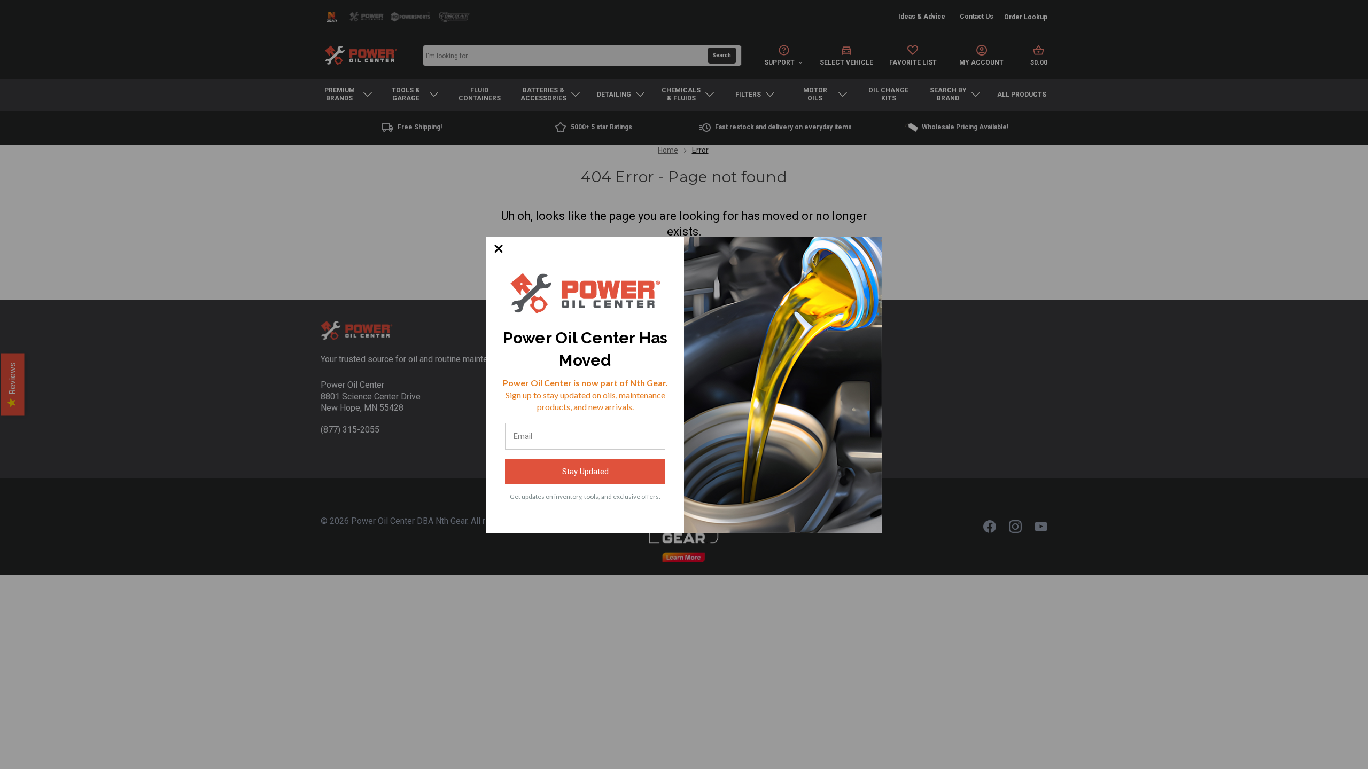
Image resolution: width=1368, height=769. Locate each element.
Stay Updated (585, 471)
